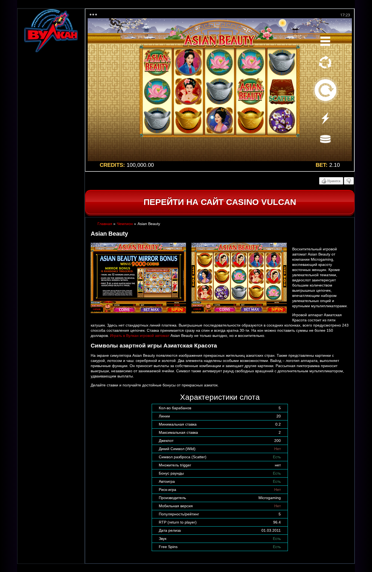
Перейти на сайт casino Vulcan (220, 202)
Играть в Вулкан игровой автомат (139, 335)
